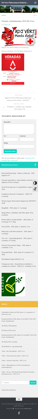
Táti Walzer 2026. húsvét (9, 330)
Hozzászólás (7, 122)
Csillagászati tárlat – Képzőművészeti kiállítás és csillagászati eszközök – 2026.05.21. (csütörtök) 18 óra (19, 265)
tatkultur (6, 24)
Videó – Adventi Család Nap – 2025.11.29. (14, 360)
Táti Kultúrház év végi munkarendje (12, 346)
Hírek (4, 15)
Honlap (6, 143)
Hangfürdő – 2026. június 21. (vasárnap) (14, 208)
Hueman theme (28, 408)
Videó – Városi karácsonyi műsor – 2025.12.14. (15, 356)
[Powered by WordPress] (13, 408)
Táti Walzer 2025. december (9, 342)
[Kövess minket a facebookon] (35, 165)
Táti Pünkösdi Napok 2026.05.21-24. (13, 259)
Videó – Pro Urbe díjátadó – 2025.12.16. (13, 351)
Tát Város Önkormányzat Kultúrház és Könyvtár (15, 2)
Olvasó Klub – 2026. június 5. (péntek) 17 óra (16, 226)
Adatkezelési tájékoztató (9, 390)
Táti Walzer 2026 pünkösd (9, 326)
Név (5, 136)
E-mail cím (23, 136)
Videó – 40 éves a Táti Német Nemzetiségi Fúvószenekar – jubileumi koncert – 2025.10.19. (18, 373)
